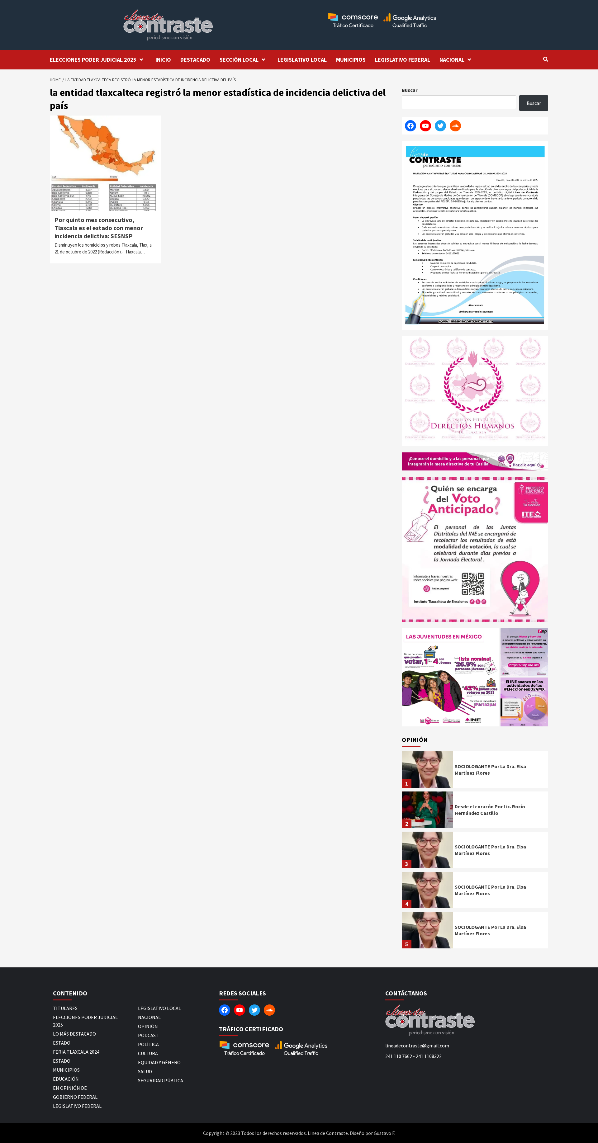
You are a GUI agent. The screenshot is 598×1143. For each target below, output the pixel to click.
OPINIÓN (148, 1026)
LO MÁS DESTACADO (74, 1034)
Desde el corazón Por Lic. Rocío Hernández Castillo (490, 809)
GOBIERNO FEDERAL (75, 1097)
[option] (475, 771)
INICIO (163, 59)
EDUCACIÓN (66, 1079)
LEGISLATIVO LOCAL (302, 59)
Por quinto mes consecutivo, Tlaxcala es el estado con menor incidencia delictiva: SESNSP (99, 228)
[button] (450, 677)
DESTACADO (195, 59)
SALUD (145, 1071)
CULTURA (148, 1053)
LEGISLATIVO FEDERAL (402, 59)
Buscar (409, 90)
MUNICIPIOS (351, 59)
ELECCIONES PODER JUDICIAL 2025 (93, 59)
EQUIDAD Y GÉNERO (159, 1062)
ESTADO (61, 1043)
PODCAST (148, 1035)
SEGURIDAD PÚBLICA (160, 1080)
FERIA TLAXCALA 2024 (76, 1052)
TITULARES (65, 1008)
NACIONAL (451, 59)
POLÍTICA (148, 1044)
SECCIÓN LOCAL (239, 59)
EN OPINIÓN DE (70, 1088)
